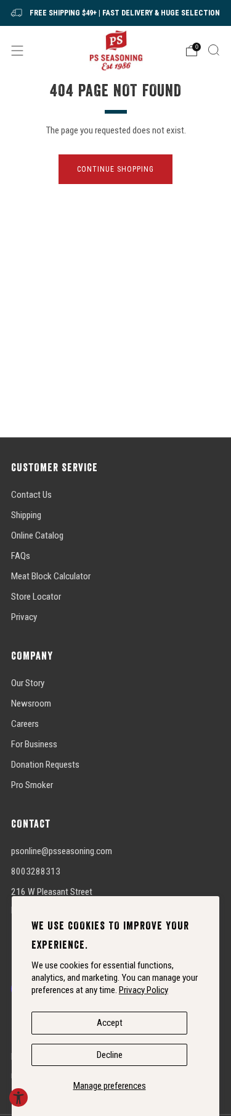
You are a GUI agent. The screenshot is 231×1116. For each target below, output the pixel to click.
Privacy (24, 617)
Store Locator (36, 596)
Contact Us (31, 494)
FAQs (20, 555)
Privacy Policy (143, 990)
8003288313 (35, 871)
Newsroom (31, 703)
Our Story (27, 683)
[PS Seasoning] (115, 50)
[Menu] (17, 50)
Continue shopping (115, 169)
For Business (34, 744)
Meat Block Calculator (51, 576)
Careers (25, 723)
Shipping (26, 515)
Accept (110, 1022)
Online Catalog (37, 535)
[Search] (214, 50)
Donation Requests (45, 764)
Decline (110, 1054)
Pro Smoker (32, 785)
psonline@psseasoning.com (61, 851)
